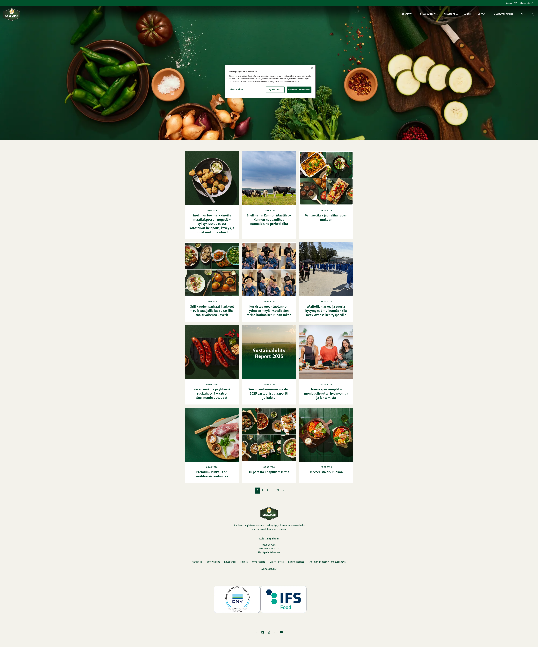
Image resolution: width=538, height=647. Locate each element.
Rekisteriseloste (296, 562)
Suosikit (509, 3)
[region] (270, 81)
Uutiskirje (197, 562)
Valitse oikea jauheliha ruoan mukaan (326, 218)
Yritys (481, 14)
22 (277, 490)
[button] (415, 15)
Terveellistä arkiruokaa (326, 472)
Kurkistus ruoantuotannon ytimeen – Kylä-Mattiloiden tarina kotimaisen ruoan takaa (269, 311)
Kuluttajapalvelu (269, 539)
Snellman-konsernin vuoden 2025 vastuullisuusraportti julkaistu (269, 394)
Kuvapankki (230, 562)
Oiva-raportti (258, 562)
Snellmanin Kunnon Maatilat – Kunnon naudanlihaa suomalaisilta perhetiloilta (269, 220)
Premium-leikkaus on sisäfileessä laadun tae (212, 474)
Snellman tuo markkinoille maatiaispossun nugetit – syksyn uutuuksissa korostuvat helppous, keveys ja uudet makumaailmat (211, 224)
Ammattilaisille (503, 14)
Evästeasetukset (269, 569)
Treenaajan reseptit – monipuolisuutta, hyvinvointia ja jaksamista (326, 394)
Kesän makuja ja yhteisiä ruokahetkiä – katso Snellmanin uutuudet (212, 394)
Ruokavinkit (427, 14)
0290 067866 (269, 545)
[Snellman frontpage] (11, 14)
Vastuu (468, 14)
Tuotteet (449, 14)
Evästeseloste (277, 562)
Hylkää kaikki (275, 89)
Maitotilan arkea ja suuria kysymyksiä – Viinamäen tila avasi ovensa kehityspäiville (326, 311)
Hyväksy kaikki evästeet (299, 89)
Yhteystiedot (213, 562)
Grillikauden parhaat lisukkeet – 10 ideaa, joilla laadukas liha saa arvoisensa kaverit (212, 311)
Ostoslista (525, 3)
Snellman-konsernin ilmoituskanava (327, 562)
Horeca (244, 562)
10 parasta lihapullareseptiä (269, 472)
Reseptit (406, 14)
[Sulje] (312, 68)
